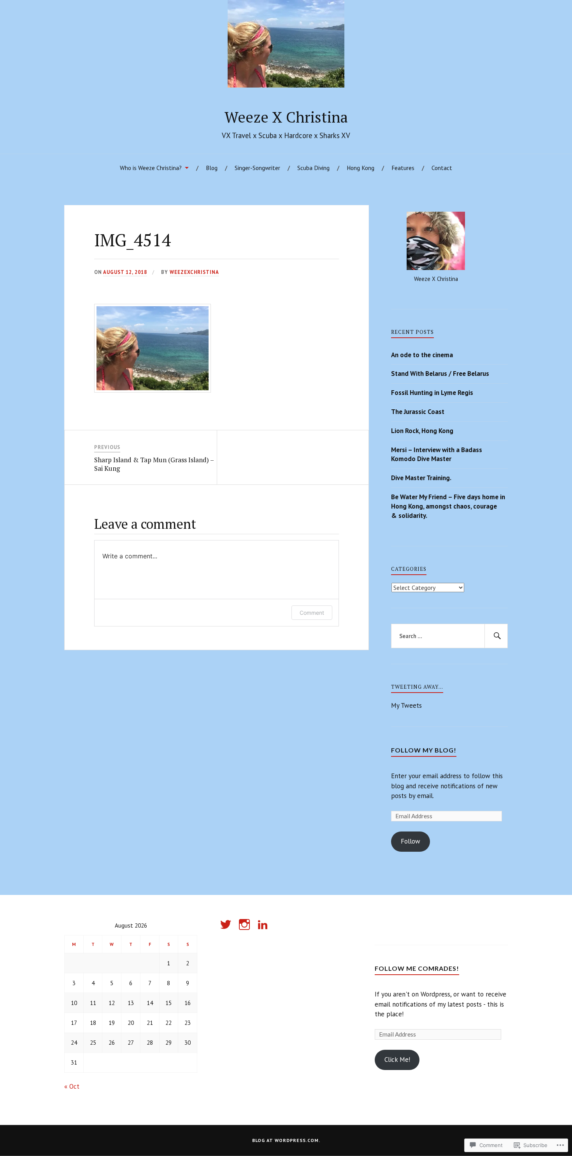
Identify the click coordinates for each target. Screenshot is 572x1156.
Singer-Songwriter (257, 168)
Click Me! (397, 1059)
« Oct (71, 1086)
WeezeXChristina (194, 272)
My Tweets (406, 705)
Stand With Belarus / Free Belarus (440, 373)
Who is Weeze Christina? (151, 168)
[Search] (496, 636)
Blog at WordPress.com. (286, 1140)
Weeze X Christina (286, 117)
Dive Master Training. (421, 478)
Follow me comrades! (417, 968)
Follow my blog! (423, 750)
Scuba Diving (313, 168)
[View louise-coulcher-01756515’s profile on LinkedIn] (264, 924)
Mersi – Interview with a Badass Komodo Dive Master (436, 454)
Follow (410, 841)
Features (402, 168)
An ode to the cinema (422, 355)
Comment (312, 612)
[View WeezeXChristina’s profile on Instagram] (245, 924)
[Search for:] (449, 636)
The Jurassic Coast (417, 411)
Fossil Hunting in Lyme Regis (432, 392)
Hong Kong (360, 168)
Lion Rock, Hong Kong (422, 430)
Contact (442, 168)
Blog (212, 168)
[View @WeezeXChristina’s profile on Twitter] (227, 924)
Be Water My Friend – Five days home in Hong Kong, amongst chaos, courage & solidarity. (448, 506)
